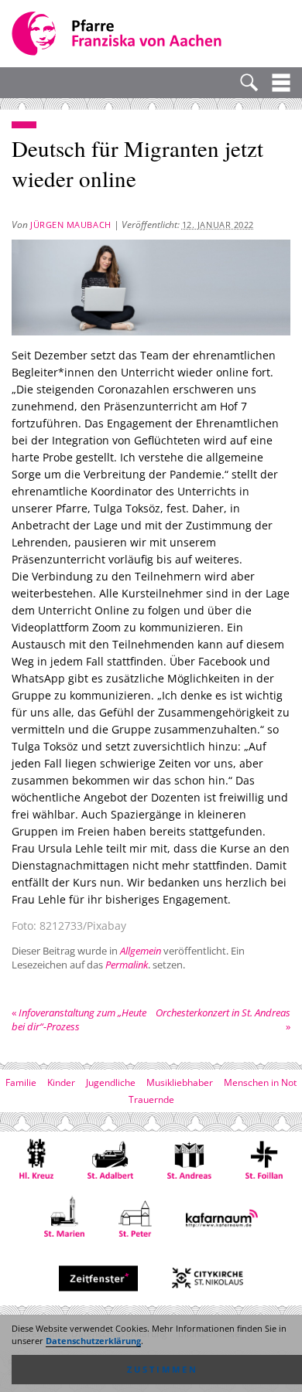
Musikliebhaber (179, 1082)
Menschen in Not (260, 1082)
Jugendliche (111, 1082)
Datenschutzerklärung (93, 1341)
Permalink (126, 965)
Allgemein (140, 951)
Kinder (61, 1082)
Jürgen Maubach (71, 224)
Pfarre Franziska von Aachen (118, 34)
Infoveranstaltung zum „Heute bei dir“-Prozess (79, 1019)
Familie (20, 1082)
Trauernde (151, 1099)
